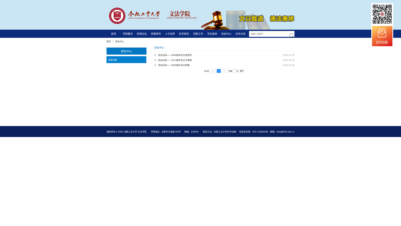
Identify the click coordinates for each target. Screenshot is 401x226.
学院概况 (128, 33)
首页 (113, 33)
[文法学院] (152, 15)
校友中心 (226, 33)
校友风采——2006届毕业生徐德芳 (175, 54)
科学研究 (184, 33)
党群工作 (198, 33)
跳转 (242, 71)
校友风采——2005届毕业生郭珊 (174, 65)
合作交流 (240, 33)
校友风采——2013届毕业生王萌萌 (175, 60)
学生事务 (212, 33)
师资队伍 (142, 33)
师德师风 (156, 33)
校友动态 (112, 59)
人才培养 (170, 33)
